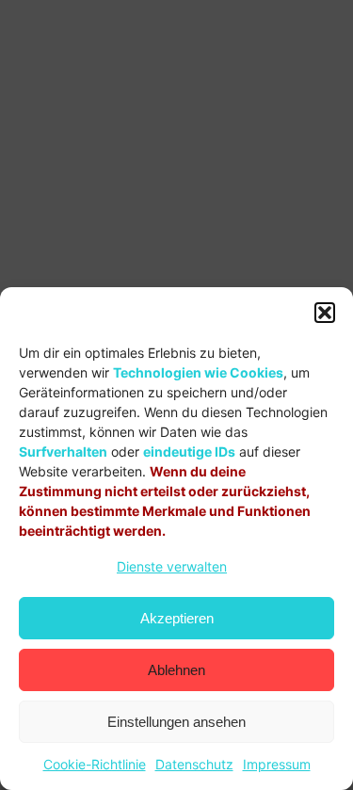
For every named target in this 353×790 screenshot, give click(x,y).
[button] (324, 312)
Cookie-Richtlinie (94, 764)
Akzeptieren (177, 618)
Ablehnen (176, 670)
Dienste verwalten (172, 566)
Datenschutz (194, 764)
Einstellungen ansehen (176, 722)
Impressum (277, 764)
